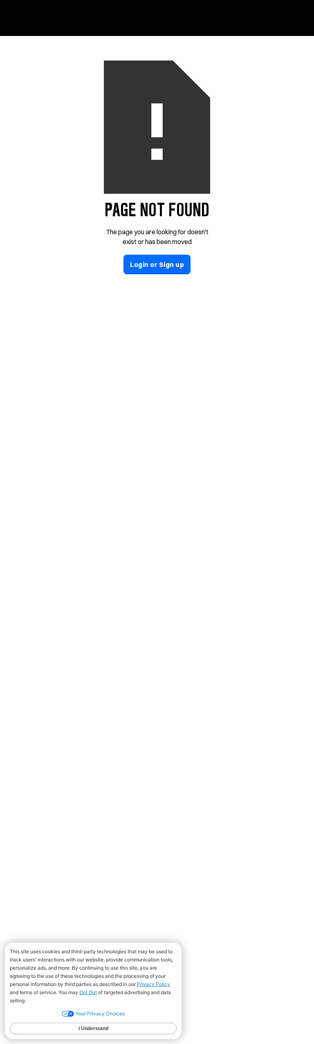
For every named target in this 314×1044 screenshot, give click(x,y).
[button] (290, 16)
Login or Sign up (157, 264)
